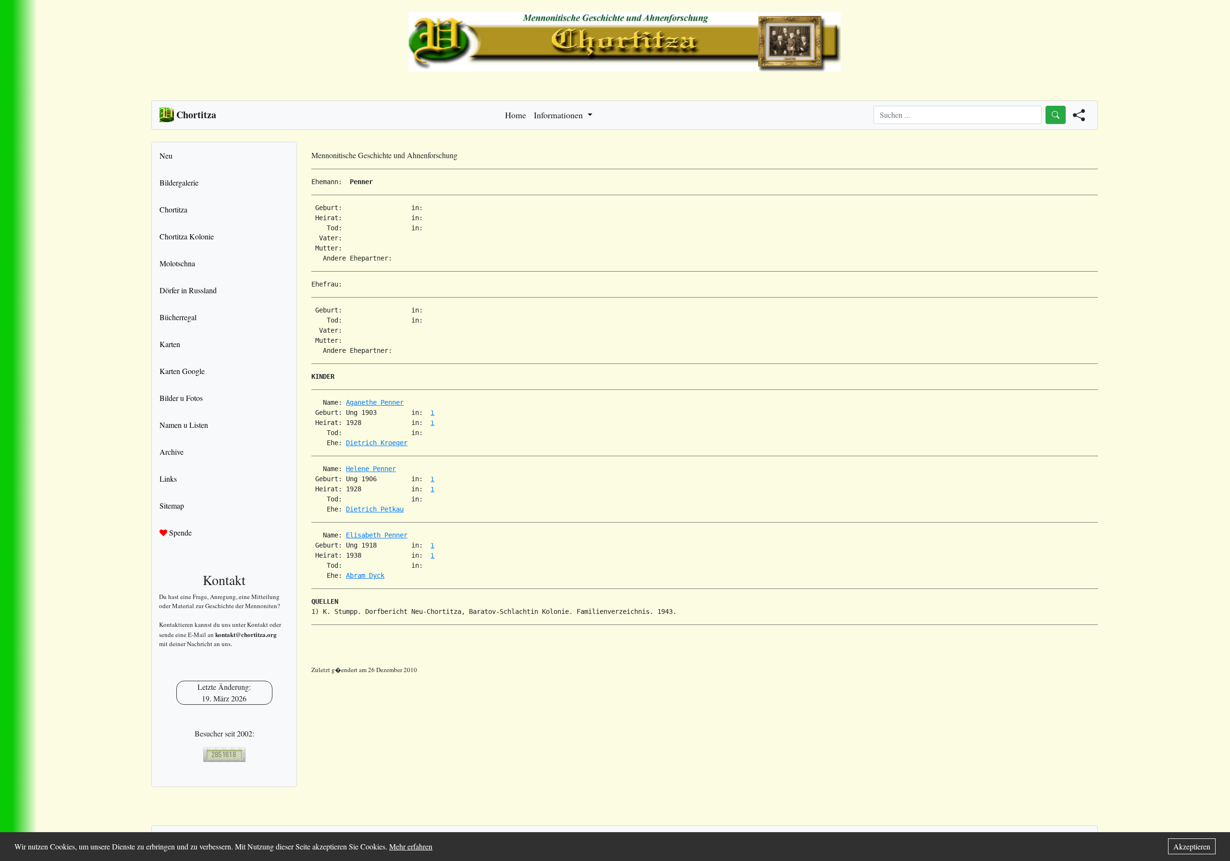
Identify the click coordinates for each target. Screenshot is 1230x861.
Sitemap (172, 505)
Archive (172, 452)
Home (515, 115)
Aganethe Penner (375, 402)
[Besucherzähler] (224, 754)
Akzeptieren (1191, 846)
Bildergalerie (179, 182)
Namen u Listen (184, 425)
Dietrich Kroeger (376, 443)
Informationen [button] (559, 115)
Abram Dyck (365, 575)
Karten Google (182, 371)
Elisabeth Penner (376, 535)
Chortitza (173, 209)
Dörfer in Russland (188, 290)
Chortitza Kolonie (187, 236)
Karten (170, 344)
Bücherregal (178, 317)
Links (168, 479)
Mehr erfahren (410, 846)
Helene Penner (371, 469)
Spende (179, 532)
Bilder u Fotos (181, 398)
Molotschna (177, 263)
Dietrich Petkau (375, 509)
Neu (166, 155)
